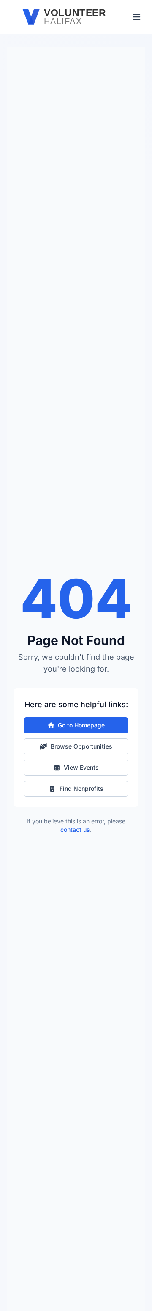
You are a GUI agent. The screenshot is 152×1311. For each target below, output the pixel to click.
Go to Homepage (81, 725)
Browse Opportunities (81, 746)
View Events (81, 767)
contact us (75, 829)
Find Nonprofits (81, 788)
